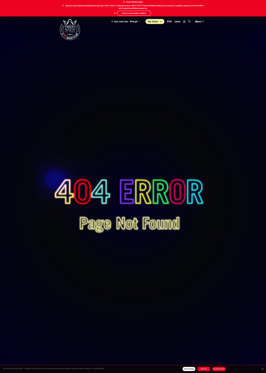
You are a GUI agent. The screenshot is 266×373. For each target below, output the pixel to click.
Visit (169, 21)
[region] (133, 369)
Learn (177, 21)
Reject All (204, 369)
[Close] (262, 369)
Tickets (153, 21)
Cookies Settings (189, 369)
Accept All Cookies (219, 369)
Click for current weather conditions (134, 13)
